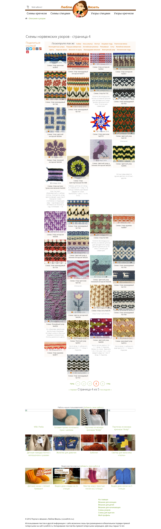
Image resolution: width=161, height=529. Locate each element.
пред (72, 383)
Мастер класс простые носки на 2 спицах (94, 487)
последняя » (106, 389)
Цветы (51, 50)
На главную (103, 499)
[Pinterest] (27, 52)
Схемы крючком (37, 13)
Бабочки (94, 452)
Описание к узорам (37, 18)
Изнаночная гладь (124, 50)
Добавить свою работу (93, 407)
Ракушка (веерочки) (73, 47)
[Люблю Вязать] (80, 9)
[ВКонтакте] (27, 48)
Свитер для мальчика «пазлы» (122, 453)
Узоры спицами (100, 13)
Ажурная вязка (61, 50)
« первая (73, 389)
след (108, 383)
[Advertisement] (112, 198)
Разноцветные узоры (57, 47)
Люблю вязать (26, 18)
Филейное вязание (123, 47)
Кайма (78, 44)
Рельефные (104, 47)
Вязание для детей (106, 505)
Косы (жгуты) (88, 44)
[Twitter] (30, 48)
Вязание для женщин (107, 502)
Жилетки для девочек (66, 452)
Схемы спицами (60, 13)
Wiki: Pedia (39, 426)
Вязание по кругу (75, 50)
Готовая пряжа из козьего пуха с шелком (66, 428)
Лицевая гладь (107, 44)
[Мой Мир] (37, 48)
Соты (112, 47)
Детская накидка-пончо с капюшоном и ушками (38, 453)
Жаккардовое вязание (92, 50)
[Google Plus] (40, 48)
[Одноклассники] (34, 48)
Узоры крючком (124, 13)
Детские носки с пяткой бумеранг (39, 487)
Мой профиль (104, 515)
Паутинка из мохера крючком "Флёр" (94, 428)
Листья (97, 44)
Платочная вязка (120, 44)
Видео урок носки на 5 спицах (121, 487)
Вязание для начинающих (109, 507)
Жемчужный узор (108, 50)
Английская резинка (90, 47)
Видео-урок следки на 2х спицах (66, 487)
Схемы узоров (104, 510)
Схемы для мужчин (106, 512)
